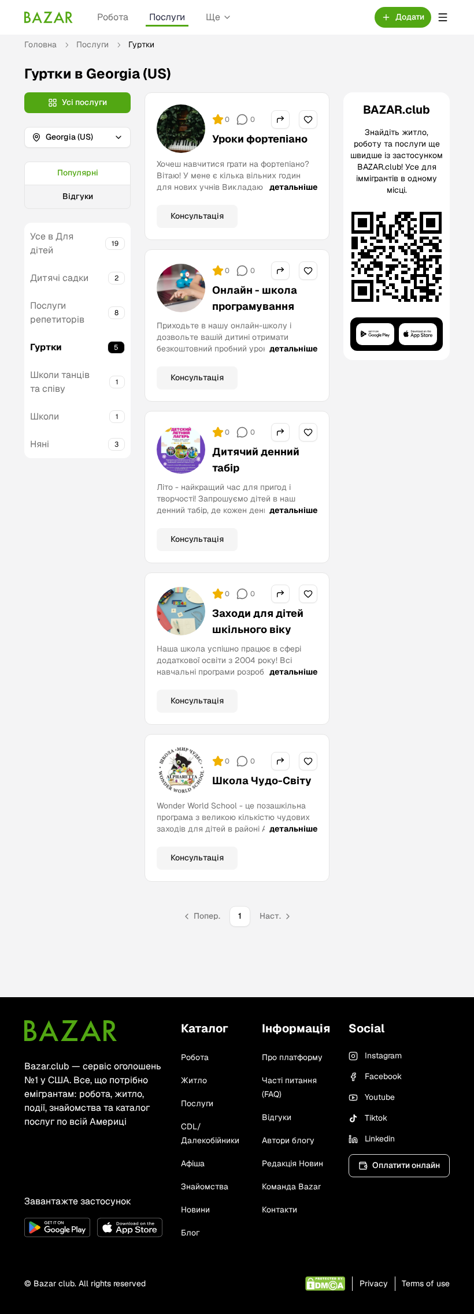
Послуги (167, 17)
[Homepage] (48, 17)
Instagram (383, 1055)
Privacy (374, 1283)
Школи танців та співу (60, 382)
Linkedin (380, 1138)
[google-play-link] (57, 1227)
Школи (44, 416)
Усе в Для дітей (51, 243)
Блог (190, 1232)
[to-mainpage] (70, 1030)
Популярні (77, 172)
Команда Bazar (291, 1186)
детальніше (293, 187)
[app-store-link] (130, 1227)
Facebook (383, 1076)
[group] (77, 185)
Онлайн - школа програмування (254, 298)
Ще (213, 17)
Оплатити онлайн (406, 1165)
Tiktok (376, 1118)
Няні (39, 444)
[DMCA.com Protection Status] (325, 1283)
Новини (195, 1209)
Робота (112, 17)
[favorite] (308, 119)
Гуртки (46, 347)
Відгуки (77, 196)
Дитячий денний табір (255, 459)
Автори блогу (288, 1140)
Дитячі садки (59, 278)
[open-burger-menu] (443, 17)
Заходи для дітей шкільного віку (257, 621)
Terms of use (426, 1283)
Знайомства (204, 1186)
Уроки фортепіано (260, 138)
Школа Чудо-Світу (262, 780)
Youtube (380, 1097)
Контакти (279, 1209)
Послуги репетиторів (57, 312)
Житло (194, 1080)
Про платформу (292, 1057)
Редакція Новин (292, 1163)
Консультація (197, 216)
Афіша (193, 1163)
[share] (280, 119)
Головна (40, 44)
